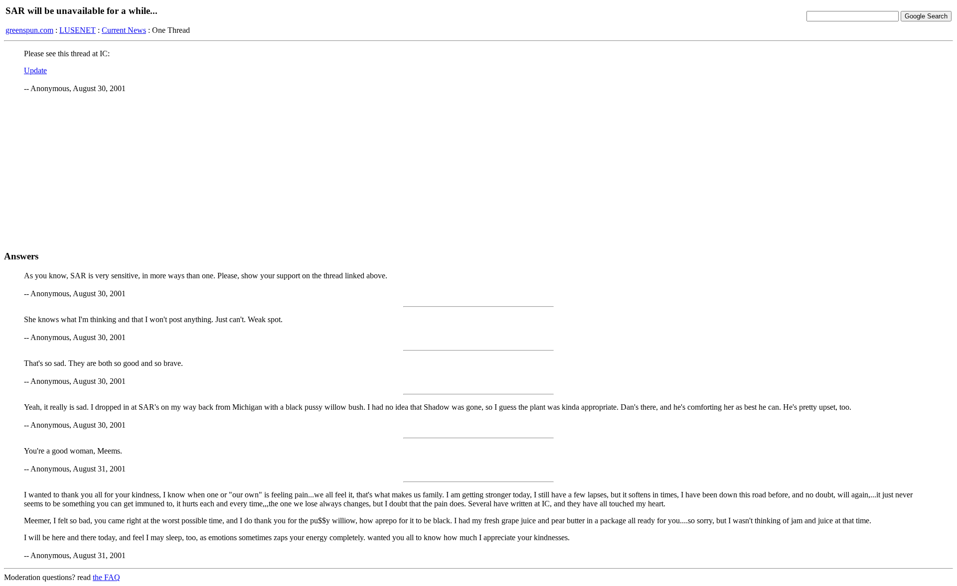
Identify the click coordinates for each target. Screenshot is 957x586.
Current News (124, 30)
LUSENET (77, 30)
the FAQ (106, 577)
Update (35, 70)
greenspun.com (29, 30)
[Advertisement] (478, 171)
